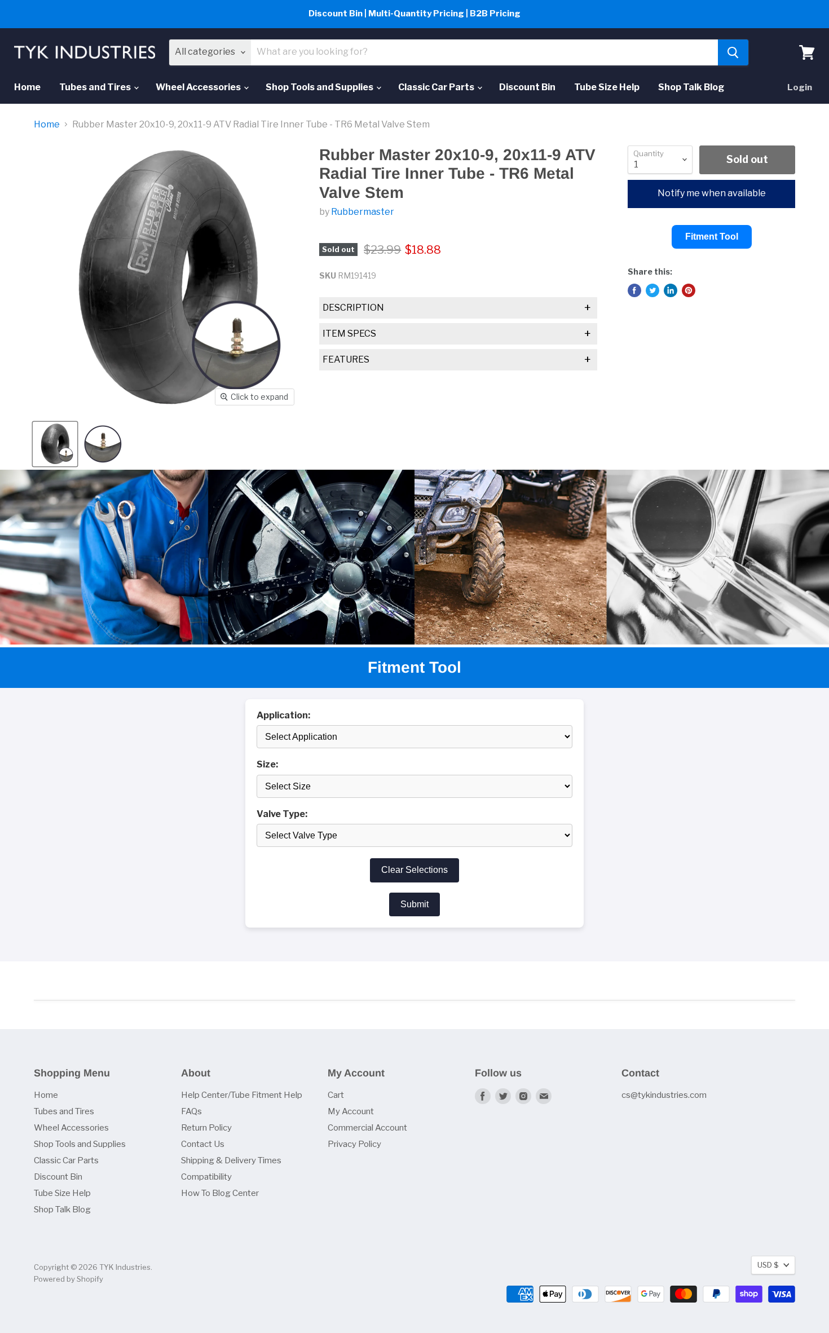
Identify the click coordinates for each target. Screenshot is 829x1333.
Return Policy (206, 1128)
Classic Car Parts (437, 87)
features (457, 359)
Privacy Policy (354, 1144)
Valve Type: (282, 814)
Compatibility (206, 1177)
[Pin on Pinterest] (688, 290)
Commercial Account (367, 1128)
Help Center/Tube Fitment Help (241, 1095)
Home (27, 87)
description (457, 308)
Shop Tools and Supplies (320, 87)
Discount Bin (527, 87)
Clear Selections (414, 870)
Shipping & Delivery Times (231, 1160)
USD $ (767, 1264)
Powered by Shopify (68, 1278)
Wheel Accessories (199, 87)
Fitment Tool (711, 236)
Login (799, 87)
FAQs (191, 1111)
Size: (267, 765)
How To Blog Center (220, 1193)
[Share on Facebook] (634, 290)
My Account (351, 1111)
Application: (283, 715)
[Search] (733, 52)
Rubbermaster (362, 211)
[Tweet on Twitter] (652, 290)
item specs (457, 333)
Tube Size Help (607, 87)
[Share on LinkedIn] (670, 290)
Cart (336, 1095)
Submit (414, 904)
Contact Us (202, 1144)
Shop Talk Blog (691, 87)
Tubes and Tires (96, 87)
